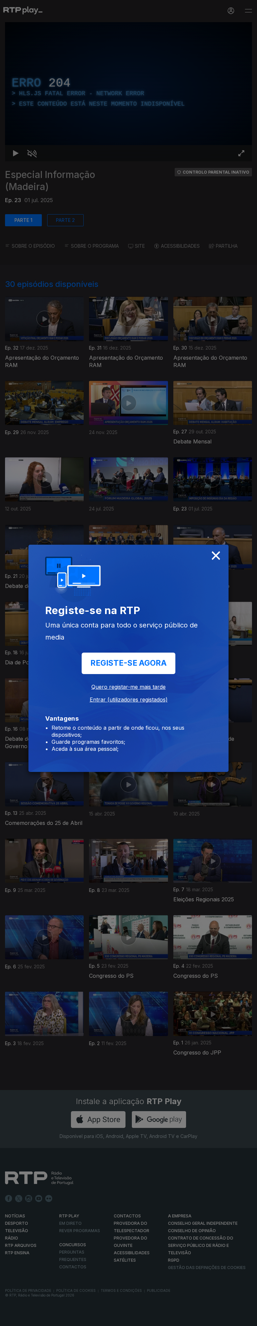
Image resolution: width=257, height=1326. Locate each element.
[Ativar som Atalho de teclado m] (27, 1318)
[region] (128, 663)
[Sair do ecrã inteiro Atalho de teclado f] (246, 1318)
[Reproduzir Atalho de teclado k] (11, 1318)
